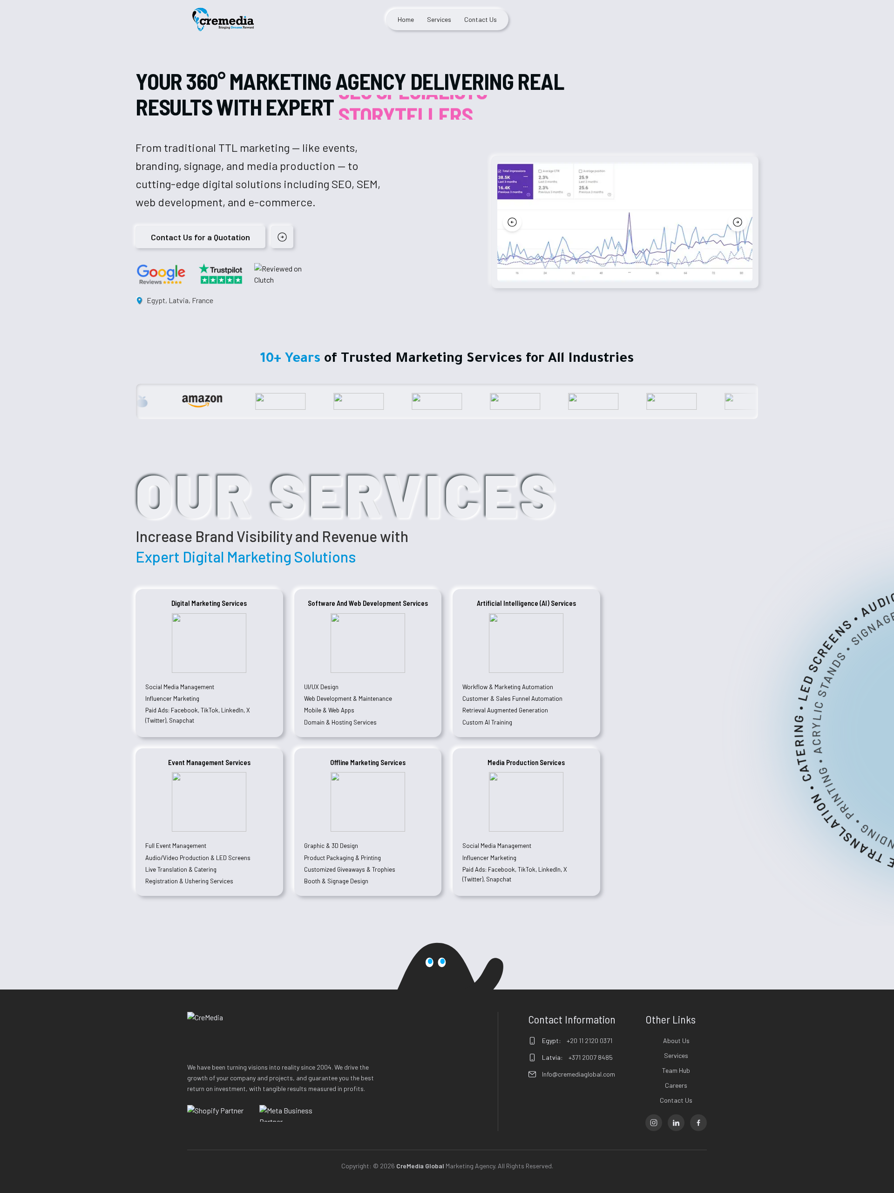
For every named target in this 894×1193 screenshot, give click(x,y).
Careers (676, 1085)
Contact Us (480, 19)
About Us (676, 1040)
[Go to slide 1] (617, 275)
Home (406, 19)
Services (439, 19)
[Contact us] (282, 237)
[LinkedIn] (676, 1122)
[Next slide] (737, 222)
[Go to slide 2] (628, 275)
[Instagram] (653, 1122)
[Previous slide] (512, 222)
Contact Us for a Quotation (200, 237)
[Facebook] (698, 1122)
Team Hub (676, 1070)
